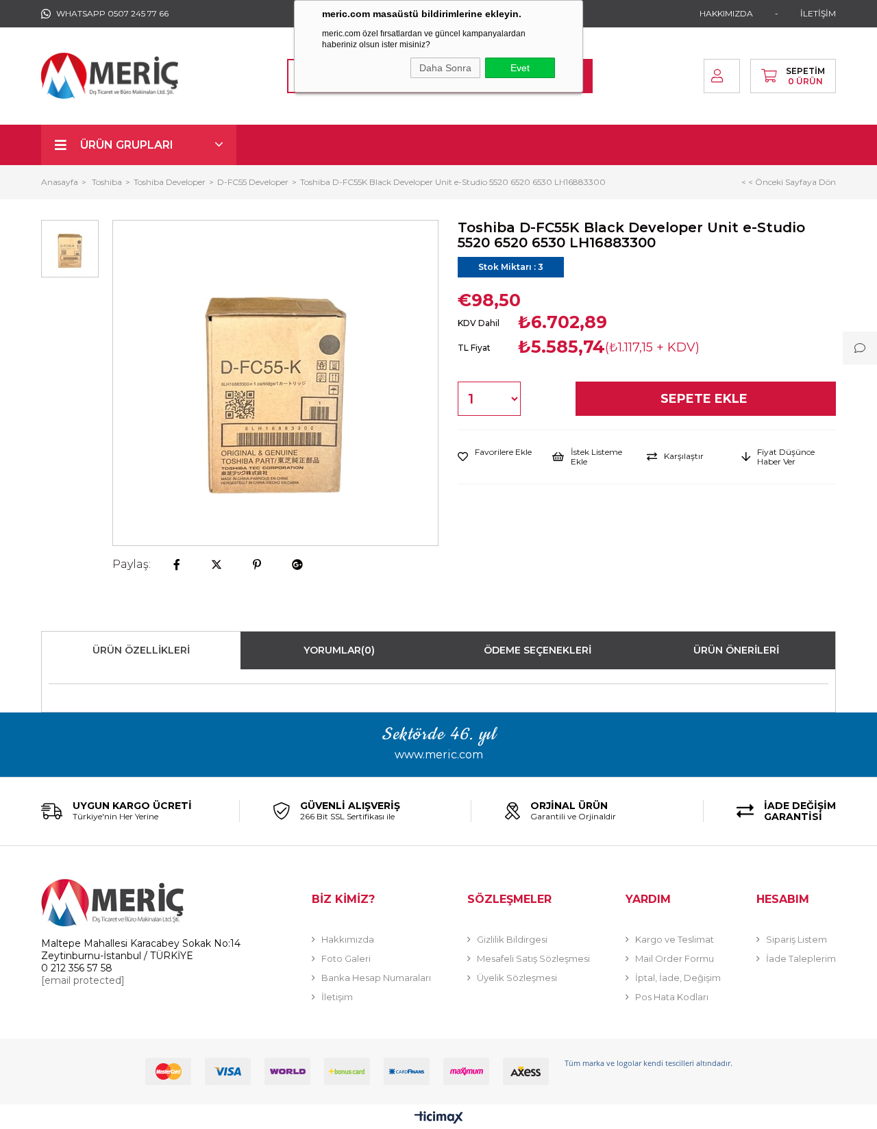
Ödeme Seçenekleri (537, 650)
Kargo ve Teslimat (674, 939)
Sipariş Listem (796, 939)
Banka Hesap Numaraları (376, 977)
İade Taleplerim (801, 958)
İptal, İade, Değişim (678, 977)
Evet (520, 67)
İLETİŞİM (818, 13)
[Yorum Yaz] (860, 348)
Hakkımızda (347, 939)
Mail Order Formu (674, 958)
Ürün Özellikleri (141, 650)
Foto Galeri (346, 958)
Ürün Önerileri (736, 650)
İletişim (337, 996)
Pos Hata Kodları (671, 996)
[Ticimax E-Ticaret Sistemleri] (439, 1118)
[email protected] (83, 980)
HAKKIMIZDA (726, 13)
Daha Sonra (445, 67)
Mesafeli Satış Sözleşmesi (533, 958)
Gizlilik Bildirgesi (512, 939)
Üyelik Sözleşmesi (517, 977)
